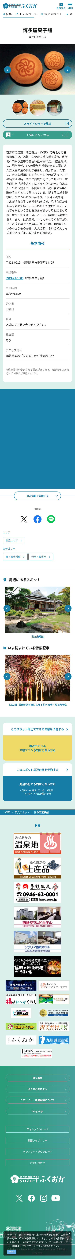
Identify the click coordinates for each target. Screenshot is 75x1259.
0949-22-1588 (14, 278)
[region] (37, 15)
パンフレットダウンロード (37, 1151)
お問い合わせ (37, 1162)
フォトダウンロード (37, 1129)
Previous (7, 69)
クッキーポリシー (29, 1246)
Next (67, 69)
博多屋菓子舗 (41, 812)
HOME (6, 812)
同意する (12, 1251)
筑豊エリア (12, 540)
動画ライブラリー (37, 1140)
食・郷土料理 (13, 556)
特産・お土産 (38, 556)
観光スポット (22, 812)
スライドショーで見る (37, 123)
